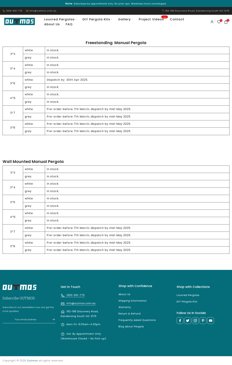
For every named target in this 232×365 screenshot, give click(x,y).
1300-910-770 (14, 10)
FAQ (69, 24)
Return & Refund (130, 313)
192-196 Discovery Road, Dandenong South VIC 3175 (197, 10)
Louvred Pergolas (59, 19)
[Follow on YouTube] (210, 320)
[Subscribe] (51, 319)
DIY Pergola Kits (96, 19)
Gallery (124, 19)
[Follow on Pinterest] (203, 320)
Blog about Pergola (131, 326)
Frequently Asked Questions (137, 320)
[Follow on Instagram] (195, 320)
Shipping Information (133, 300)
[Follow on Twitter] (187, 320)
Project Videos (153, 19)
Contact (177, 19)
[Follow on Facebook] (180, 320)
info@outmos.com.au (43, 10)
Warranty (125, 307)
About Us (52, 24)
